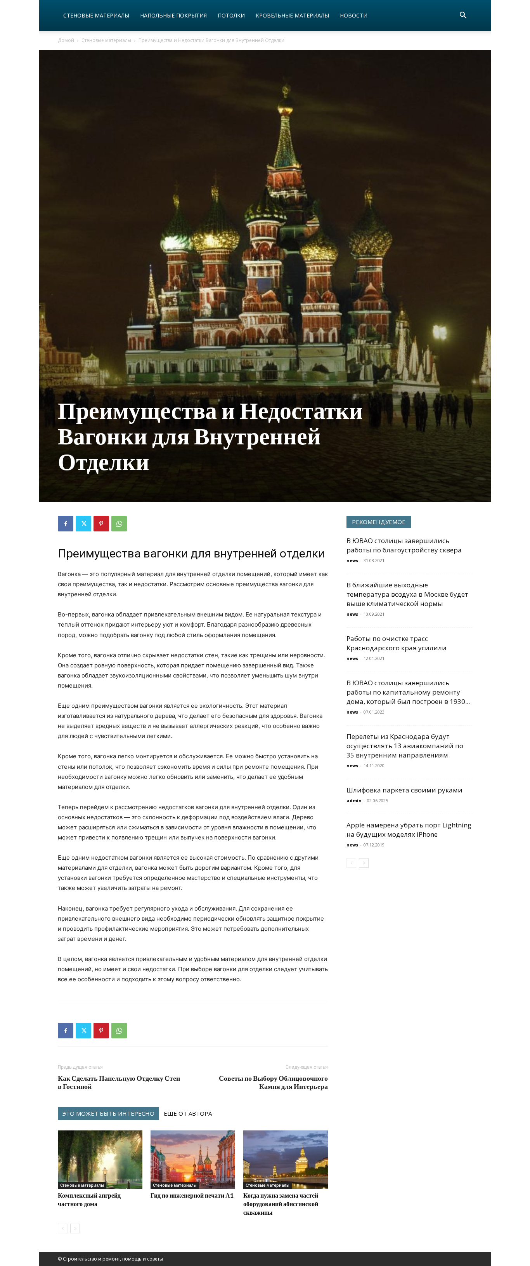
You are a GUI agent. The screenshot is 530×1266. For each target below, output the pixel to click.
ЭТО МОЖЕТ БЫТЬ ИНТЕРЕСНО (108, 1113)
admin (354, 800)
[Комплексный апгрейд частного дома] (100, 1159)
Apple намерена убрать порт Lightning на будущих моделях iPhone (408, 829)
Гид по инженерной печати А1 (192, 1195)
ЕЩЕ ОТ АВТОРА (188, 1113)
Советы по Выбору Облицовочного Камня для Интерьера (273, 1082)
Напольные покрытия (173, 15)
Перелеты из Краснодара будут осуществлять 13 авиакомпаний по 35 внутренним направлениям (404, 745)
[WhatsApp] (119, 523)
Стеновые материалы (96, 15)
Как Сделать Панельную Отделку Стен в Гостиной (119, 1082)
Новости (353, 15)
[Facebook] (65, 523)
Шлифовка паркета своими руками (404, 789)
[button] (463, 16)
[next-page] (75, 1228)
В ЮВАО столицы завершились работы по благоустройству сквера (404, 545)
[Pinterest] (101, 523)
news (352, 560)
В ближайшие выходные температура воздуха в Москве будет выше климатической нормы (407, 594)
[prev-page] (63, 1228)
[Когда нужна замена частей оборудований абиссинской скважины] (285, 1159)
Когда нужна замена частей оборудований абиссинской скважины (280, 1203)
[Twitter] (83, 523)
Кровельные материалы (292, 15)
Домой (66, 40)
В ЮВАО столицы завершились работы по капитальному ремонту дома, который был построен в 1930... (408, 692)
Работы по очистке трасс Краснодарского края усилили (396, 643)
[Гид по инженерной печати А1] (193, 1159)
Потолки (231, 15)
